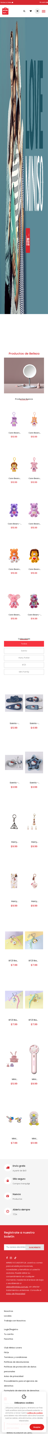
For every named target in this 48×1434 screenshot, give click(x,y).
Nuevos (17, 1194)
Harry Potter (24, 657)
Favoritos (8, 1339)
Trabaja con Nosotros (15, 1320)
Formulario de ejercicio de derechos (21, 1390)
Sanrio (24, 650)
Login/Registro (11, 1329)
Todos (24, 643)
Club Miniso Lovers (13, 1347)
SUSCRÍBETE (35, 1247)
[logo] (5, 11)
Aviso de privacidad (13, 1376)
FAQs (6, 1352)
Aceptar (36, 1427)
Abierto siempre (21, 1209)
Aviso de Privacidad (15, 1293)
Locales (7, 1316)
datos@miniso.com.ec (17, 1286)
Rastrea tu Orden (6, 2)
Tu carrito (9, 1334)
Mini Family (24, 671)
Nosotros (8, 1311)
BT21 (24, 664)
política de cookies (35, 1413)
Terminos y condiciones (15, 1357)
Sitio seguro (19, 1178)
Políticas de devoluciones (16, 1362)
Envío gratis (19, 1165)
